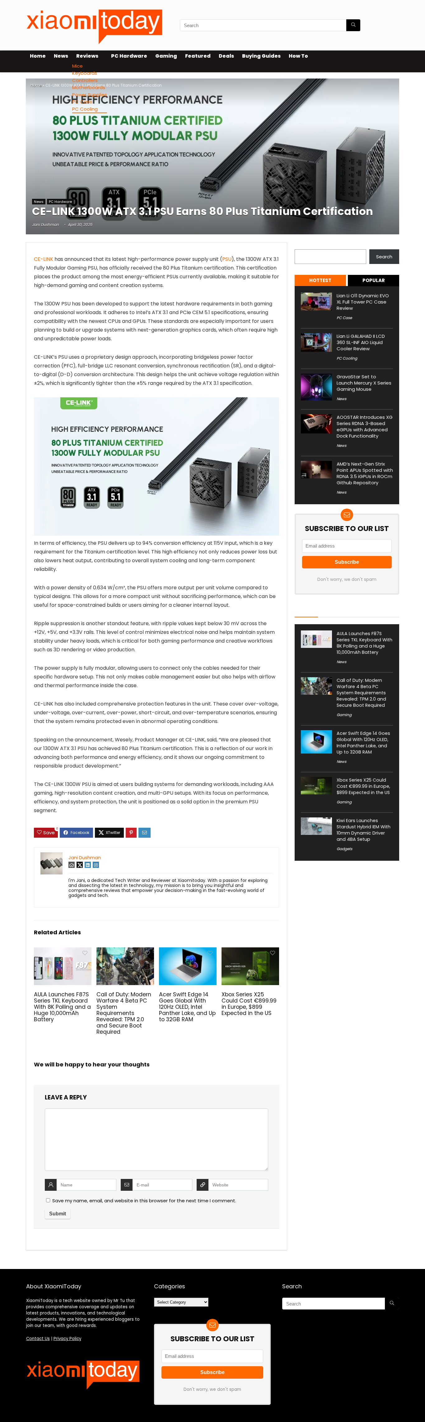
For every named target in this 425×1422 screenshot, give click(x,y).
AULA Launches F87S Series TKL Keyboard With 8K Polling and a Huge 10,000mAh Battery (62, 1007)
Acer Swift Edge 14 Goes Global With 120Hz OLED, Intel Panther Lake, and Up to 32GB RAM (187, 1007)
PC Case (82, 101)
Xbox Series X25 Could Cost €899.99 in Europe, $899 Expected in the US (249, 1004)
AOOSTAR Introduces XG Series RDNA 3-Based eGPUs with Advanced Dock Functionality (365, 426)
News (61, 56)
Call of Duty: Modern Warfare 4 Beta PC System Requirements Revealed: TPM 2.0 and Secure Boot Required (123, 1013)
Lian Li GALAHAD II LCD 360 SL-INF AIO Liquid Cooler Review (361, 342)
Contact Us (38, 1339)
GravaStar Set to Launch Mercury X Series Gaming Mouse (364, 382)
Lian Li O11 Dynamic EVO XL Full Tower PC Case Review (363, 301)
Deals (226, 56)
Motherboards (88, 87)
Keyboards (84, 73)
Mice (77, 66)
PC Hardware (129, 56)
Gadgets (344, 848)
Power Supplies (89, 94)
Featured (198, 56)
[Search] (353, 25)
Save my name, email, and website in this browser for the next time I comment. (144, 1200)
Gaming (166, 56)
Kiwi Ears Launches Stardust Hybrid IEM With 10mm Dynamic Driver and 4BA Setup (363, 829)
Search (303, 245)
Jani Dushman (45, 224)
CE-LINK (43, 259)
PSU (226, 259)
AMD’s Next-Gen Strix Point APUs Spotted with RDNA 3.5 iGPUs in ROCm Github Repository (365, 473)
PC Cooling (85, 109)
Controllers (85, 80)
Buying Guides (261, 56)
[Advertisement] (212, 150)
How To (298, 56)
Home (38, 56)
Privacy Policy (67, 1339)
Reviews (87, 56)
